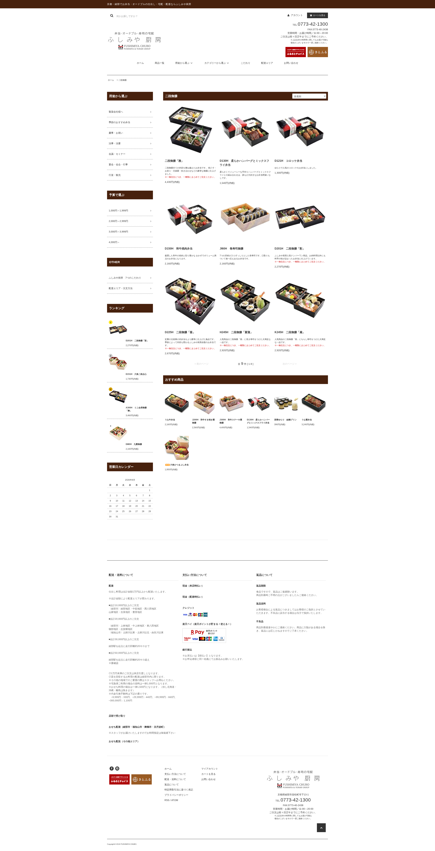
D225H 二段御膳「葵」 (180, 332)
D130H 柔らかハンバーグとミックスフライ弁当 (244, 162)
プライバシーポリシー (176, 795)
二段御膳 (122, 80)
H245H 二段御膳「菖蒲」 (236, 332)
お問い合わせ (291, 63)
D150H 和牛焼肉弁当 (179, 248)
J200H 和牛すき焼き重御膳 (203, 421)
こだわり (245, 63)
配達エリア (267, 63)
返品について (171, 784)
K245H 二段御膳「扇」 (290, 332)
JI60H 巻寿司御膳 (231, 248)
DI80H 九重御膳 (134, 444)
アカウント (297, 15)
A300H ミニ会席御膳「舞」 (136, 409)
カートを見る (319, 15)
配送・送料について (175, 779)
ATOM (174, 800)
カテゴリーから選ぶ (215, 63)
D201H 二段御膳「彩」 (137, 340)
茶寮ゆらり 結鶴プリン (285, 420)
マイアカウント (209, 768)
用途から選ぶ (182, 63)
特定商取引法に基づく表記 (178, 789)
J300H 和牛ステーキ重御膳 (231, 421)
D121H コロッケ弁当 (288, 160)
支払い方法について (175, 774)
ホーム (140, 63)
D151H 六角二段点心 (136, 374)
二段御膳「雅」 (174, 160)
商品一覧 (159, 63)
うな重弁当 (307, 420)
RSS (166, 800)
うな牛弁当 (170, 420)
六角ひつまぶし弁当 (179, 465)
